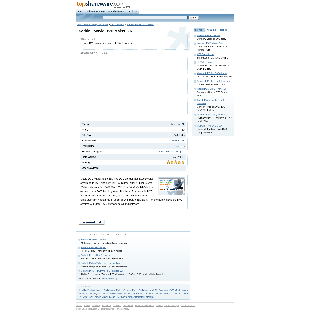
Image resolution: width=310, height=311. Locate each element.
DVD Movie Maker (98, 297)
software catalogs (96, 11)
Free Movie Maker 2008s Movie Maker (117, 293)
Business (106, 305)
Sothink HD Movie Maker (93, 239)
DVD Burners (117, 24)
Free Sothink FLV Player (93, 247)
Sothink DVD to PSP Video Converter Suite (103, 271)
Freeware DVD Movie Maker (173, 290)
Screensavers (188, 305)
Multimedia (128, 305)
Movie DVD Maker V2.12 (145, 290)
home (80, 11)
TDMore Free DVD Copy (209, 125)
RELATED (199, 30)
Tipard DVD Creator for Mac (211, 89)
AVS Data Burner (205, 54)
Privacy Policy (122, 309)
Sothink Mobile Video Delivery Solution (100, 263)
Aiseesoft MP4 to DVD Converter (214, 81)
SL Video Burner (205, 62)
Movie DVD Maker (87, 293)
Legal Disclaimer (106, 309)
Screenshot (178, 140)
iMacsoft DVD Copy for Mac (211, 114)
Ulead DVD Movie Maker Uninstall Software (131, 297)
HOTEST (223, 30)
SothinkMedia (108, 278)
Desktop (96, 305)
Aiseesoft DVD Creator (208, 35)
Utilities (159, 305)
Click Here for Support (172, 151)
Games (87, 305)
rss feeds (132, 11)
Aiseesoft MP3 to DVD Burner (212, 73)
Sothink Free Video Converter (96, 255)
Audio (79, 305)
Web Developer (171, 305)
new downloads (116, 11)
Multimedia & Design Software (92, 24)
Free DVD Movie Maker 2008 (153, 293)
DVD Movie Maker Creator (117, 290)
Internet (117, 305)
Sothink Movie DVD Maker (140, 24)
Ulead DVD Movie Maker (90, 290)
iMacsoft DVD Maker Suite (210, 43)
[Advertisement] (115, 84)
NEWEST (211, 30)
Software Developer (144, 305)
